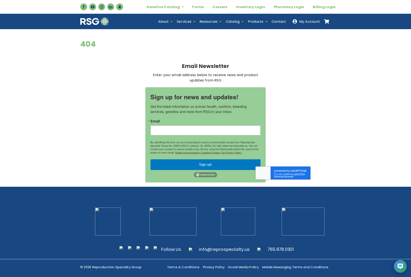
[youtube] (92, 6)
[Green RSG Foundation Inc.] (173, 209)
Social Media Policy (243, 267)
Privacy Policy (214, 267)
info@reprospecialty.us (224, 249)
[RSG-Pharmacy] (238, 209)
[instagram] (101, 6)
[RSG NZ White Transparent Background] (303, 209)
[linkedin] (110, 6)
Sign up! (205, 164)
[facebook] (83, 6)
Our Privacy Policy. (231, 152)
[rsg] (94, 19)
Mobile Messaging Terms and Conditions (295, 267)
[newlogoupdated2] (108, 209)
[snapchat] (119, 6)
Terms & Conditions (183, 267)
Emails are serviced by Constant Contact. (198, 152)
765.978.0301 (281, 249)
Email (155, 121)
